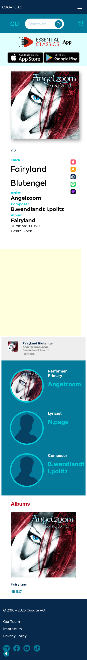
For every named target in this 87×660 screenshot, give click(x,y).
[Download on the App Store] (25, 57)
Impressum (12, 629)
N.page (58, 421)
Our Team (11, 622)
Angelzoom (26, 198)
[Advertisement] (43, 292)
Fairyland (23, 220)
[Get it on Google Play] (62, 57)
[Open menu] (79, 7)
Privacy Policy (15, 636)
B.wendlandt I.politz (37, 209)
